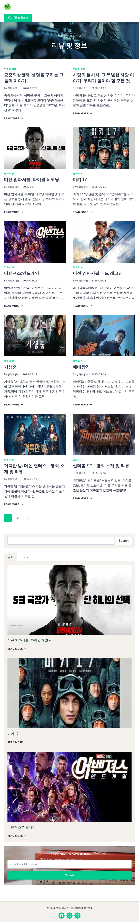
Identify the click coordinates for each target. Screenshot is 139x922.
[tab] (10, 557)
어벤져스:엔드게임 (21, 273)
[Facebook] (61, 915)
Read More (13, 118)
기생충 (10, 366)
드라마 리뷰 (10, 69)
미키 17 (80, 179)
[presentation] (35, 148)
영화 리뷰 (9, 173)
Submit (69, 875)
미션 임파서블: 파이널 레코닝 (31, 179)
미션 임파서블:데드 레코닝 (98, 273)
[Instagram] (77, 915)
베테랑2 (80, 366)
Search (123, 540)
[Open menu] (131, 7)
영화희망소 (13, 88)
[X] (69, 915)
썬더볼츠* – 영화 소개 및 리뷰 (101, 465)
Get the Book (18, 18)
